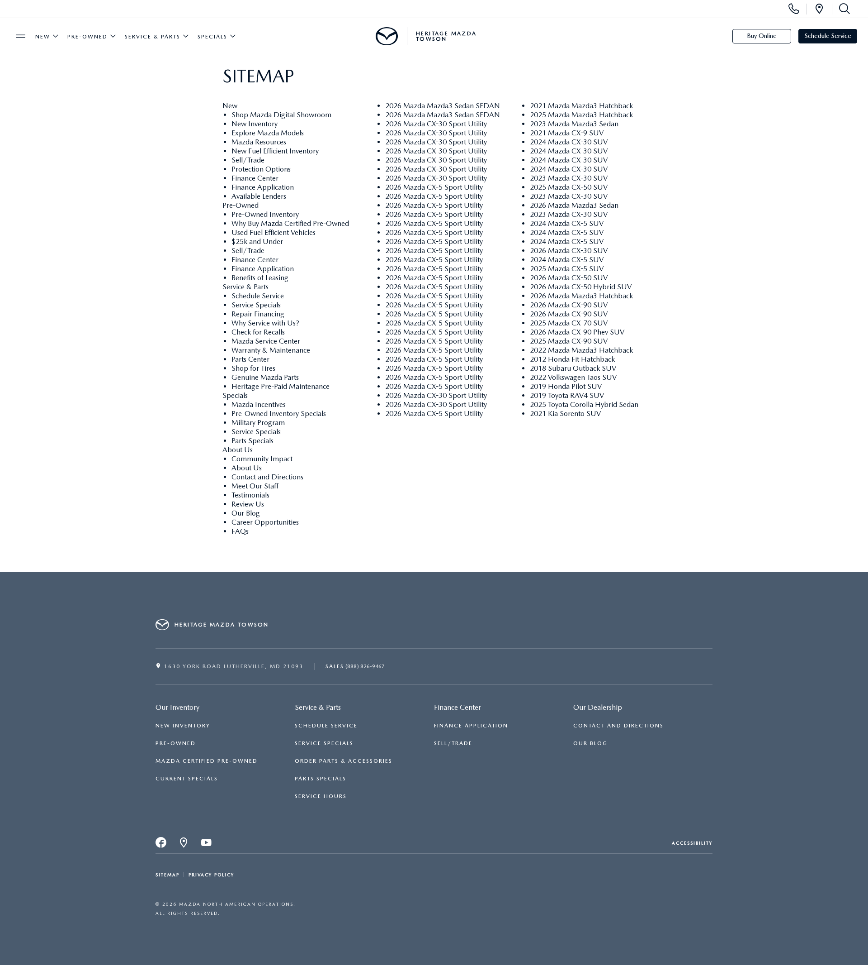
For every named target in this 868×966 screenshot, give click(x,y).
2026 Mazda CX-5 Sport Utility (434, 187)
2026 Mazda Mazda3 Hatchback (581, 296)
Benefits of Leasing (259, 277)
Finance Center (254, 178)
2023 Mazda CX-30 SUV (569, 178)
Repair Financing (257, 314)
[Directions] (819, 9)
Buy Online (762, 35)
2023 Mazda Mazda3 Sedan (574, 124)
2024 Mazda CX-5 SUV (567, 223)
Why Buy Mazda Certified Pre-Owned (290, 223)
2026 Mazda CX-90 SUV (569, 305)
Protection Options (261, 169)
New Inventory (254, 124)
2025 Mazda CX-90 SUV (569, 341)
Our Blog (245, 513)
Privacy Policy (211, 874)
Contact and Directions (267, 477)
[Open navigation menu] (20, 36)
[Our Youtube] (206, 845)
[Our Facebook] (161, 845)
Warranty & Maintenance (270, 350)
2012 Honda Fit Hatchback (572, 359)
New (42, 36)
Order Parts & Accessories (343, 761)
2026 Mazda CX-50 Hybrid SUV (581, 286)
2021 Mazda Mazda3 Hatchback (581, 105)
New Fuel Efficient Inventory (275, 151)
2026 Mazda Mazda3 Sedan (574, 205)
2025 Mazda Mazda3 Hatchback (581, 114)
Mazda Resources (258, 142)
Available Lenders (258, 196)
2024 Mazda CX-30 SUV (569, 142)
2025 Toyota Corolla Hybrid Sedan (584, 404)
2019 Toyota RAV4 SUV (567, 395)
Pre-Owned (87, 36)
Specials (212, 36)
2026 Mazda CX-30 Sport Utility (436, 124)
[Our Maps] (184, 845)
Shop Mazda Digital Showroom (281, 114)
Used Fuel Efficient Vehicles (273, 232)
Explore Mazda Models (267, 133)
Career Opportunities (265, 522)
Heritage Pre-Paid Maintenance (280, 386)
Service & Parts (152, 36)
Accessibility (692, 843)
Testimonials (250, 495)
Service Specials (256, 305)
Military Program (258, 422)
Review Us (247, 504)
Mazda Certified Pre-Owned (207, 761)
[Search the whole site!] (843, 9)
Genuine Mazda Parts (265, 377)
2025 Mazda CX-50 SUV (569, 187)
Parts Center (250, 359)
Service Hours (321, 796)
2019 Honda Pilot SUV (566, 386)
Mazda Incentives (258, 404)
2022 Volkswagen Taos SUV (573, 377)
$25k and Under (257, 241)
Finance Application (262, 187)
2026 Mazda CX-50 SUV (569, 277)
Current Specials (187, 778)
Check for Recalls (258, 332)
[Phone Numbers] (794, 9)
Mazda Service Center (265, 341)
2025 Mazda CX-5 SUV (567, 268)
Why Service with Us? (265, 323)
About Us (237, 449)
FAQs (240, 531)
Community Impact (261, 458)
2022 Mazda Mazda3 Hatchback (581, 350)
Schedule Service (828, 35)
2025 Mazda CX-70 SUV (569, 323)
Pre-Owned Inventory (265, 214)
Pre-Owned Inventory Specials (278, 413)
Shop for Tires (253, 368)
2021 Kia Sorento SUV (565, 413)
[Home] (387, 36)
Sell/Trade (247, 160)
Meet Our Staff (254, 486)
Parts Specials (252, 440)
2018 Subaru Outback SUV (573, 368)
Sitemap (167, 874)
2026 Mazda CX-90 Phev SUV (577, 332)
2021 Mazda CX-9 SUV (567, 133)
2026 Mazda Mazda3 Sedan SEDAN (442, 105)
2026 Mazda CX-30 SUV (569, 250)
